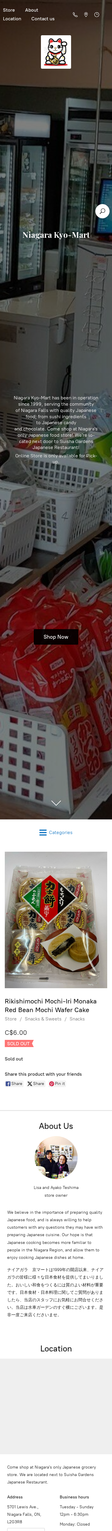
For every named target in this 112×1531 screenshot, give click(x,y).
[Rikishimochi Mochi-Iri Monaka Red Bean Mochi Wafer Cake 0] (56, 920)
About (31, 10)
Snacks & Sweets (43, 1019)
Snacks (77, 1019)
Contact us (43, 19)
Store (11, 1019)
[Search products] (102, 211)
